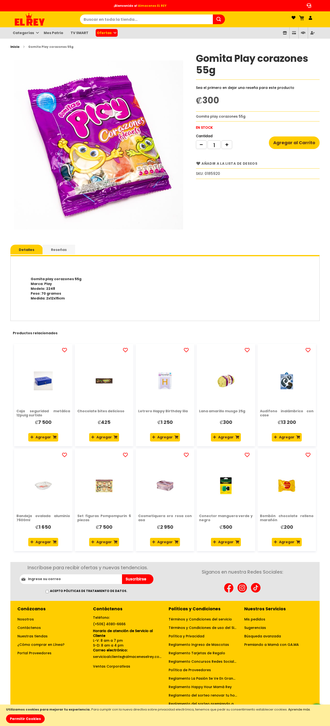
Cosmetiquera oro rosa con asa (165, 517)
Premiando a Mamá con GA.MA (271, 644)
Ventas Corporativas (111, 666)
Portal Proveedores (34, 653)
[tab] (26, 249)
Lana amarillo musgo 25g (222, 411)
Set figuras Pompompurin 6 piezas (104, 517)
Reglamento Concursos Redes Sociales (203, 661)
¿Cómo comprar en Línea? (41, 644)
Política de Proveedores (190, 670)
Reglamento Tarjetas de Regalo (197, 653)
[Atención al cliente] (307, 5)
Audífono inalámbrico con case (287, 413)
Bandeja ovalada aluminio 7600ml (43, 517)
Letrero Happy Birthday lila (163, 411)
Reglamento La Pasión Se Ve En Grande (203, 678)
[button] (65, 350)
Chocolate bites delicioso (100, 411)
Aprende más (299, 709)
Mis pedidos (254, 619)
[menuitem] (24, 33)
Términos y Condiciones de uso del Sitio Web (203, 627)
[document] (165, 715)
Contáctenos (29, 627)
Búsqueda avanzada (262, 636)
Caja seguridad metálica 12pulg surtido (43, 413)
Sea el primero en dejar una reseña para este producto (245, 87)
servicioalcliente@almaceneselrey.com (127, 656)
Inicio (15, 47)
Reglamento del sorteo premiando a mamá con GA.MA (203, 703)
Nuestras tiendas (32, 636)
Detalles (26, 249)
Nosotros (25, 619)
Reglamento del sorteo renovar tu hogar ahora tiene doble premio (203, 695)
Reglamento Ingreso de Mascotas (199, 644)
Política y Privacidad (186, 636)
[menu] (165, 33)
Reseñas (59, 249)
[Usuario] (310, 18)
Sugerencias (255, 627)
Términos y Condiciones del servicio (200, 619)
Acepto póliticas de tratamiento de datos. (88, 591)
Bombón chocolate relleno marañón (287, 517)
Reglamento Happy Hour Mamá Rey (200, 686)
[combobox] (146, 19)
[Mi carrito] (302, 17)
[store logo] (45, 19)
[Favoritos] (293, 18)
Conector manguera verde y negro (226, 517)
